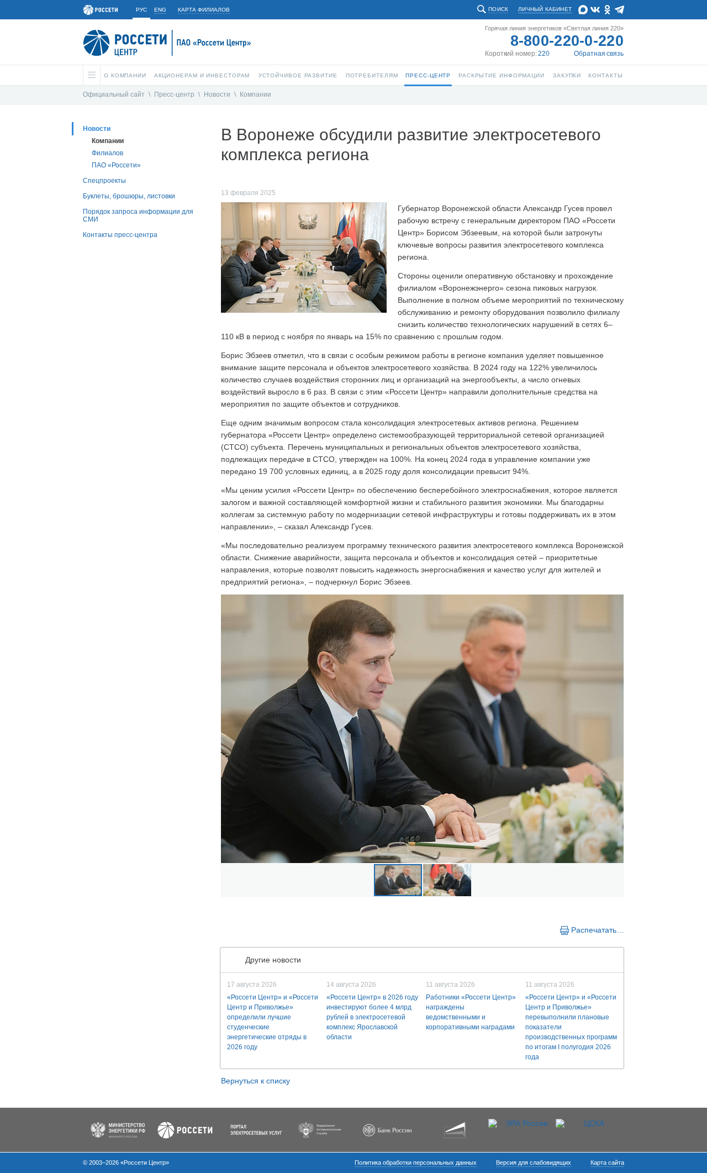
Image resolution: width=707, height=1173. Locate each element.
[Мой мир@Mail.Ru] (260, 929)
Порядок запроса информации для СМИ (138, 215)
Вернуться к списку (255, 1080)
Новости (217, 94)
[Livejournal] (249, 929)
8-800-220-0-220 (567, 41)
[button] (231, 729)
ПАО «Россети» (116, 165)
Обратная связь (599, 53)
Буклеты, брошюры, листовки (129, 196)
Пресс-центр (174, 94)
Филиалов (107, 153)
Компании (255, 94)
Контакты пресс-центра (120, 235)
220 (544, 53)
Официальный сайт (114, 94)
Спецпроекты (104, 181)
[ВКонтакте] (238, 929)
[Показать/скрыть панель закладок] (226, 929)
